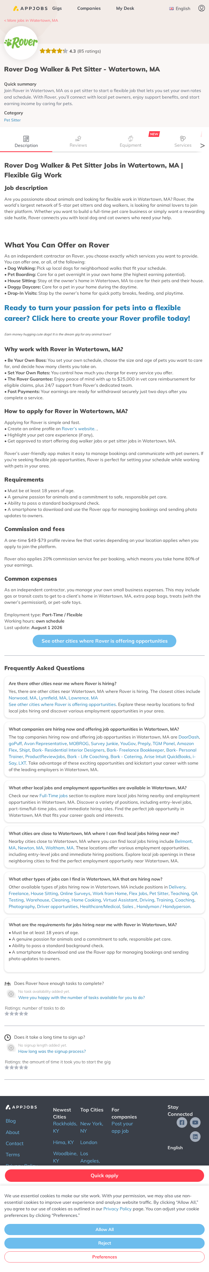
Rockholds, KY (65, 1127)
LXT (22, 763)
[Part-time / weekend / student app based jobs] (30, 8)
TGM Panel (164, 743)
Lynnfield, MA (52, 698)
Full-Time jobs (54, 795)
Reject (104, 1243)
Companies (89, 8)
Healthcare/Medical (100, 906)
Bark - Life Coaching (87, 756)
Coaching (184, 900)
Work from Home (110, 893)
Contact (14, 1143)
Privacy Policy (117, 1208)
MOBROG (79, 743)
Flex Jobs (138, 893)
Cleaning (60, 900)
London (88, 1142)
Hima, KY (63, 1142)
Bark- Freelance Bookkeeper (135, 750)
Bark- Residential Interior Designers (68, 750)
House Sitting (44, 893)
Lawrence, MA (83, 698)
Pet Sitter (158, 893)
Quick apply (104, 1175)
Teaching (180, 893)
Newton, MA (30, 847)
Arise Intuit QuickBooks (167, 756)
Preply (144, 743)
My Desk (125, 8)
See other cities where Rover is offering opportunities (105, 641)
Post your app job (122, 1127)
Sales (128, 906)
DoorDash (189, 737)
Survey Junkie (104, 743)
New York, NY (91, 1127)
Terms (13, 1154)
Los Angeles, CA (90, 1160)
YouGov (128, 743)
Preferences (104, 1257)
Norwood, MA (23, 698)
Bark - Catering (126, 756)
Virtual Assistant (120, 900)
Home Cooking (86, 900)
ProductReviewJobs (45, 756)
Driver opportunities (57, 906)
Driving (147, 900)
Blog (11, 1121)
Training (164, 900)
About (12, 1132)
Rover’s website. (79, 428)
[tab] (26, 142)
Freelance (19, 893)
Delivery (177, 887)
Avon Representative (45, 743)
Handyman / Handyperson (163, 906)
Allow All (105, 1229)
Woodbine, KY (65, 1157)
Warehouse (37, 900)
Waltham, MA (59, 847)
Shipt (24, 750)
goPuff (15, 743)
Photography (22, 906)
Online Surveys (75, 893)
